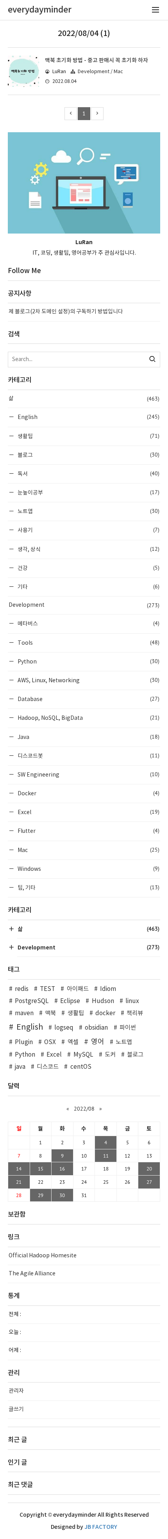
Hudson (103, 1001)
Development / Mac (100, 72)
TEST (47, 989)
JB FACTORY (100, 1527)
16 (62, 1168)
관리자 (16, 1391)
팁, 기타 (87, 887)
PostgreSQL (32, 1001)
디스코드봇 (87, 755)
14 (18, 1168)
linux (132, 1001)
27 (149, 1182)
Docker (87, 793)
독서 (87, 473)
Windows (87, 868)
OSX (50, 1042)
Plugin (24, 1042)
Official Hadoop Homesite (43, 1256)
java (20, 1067)
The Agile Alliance (32, 1274)
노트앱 (87, 511)
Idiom (108, 989)
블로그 (87, 454)
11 (106, 1155)
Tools (87, 642)
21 (18, 1182)
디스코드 (48, 1067)
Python (87, 661)
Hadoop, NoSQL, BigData (87, 717)
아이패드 (77, 989)
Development (84, 605)
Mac (87, 850)
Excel (87, 812)
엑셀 (73, 1042)
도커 (110, 1055)
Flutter (87, 830)
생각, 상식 (87, 549)
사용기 (87, 530)
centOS (80, 1067)
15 (40, 1168)
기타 (87, 586)
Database (87, 699)
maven (24, 1013)
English (87, 417)
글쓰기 (16, 1409)
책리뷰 (135, 1013)
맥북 (50, 1013)
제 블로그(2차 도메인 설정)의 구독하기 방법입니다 (66, 312)
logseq (63, 1028)
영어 (97, 1042)
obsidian (96, 1028)
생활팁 (87, 436)
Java (87, 737)
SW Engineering (87, 774)
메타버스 (87, 623)
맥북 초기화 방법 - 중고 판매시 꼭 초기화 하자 (96, 60)
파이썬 (128, 1028)
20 (149, 1168)
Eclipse (70, 1001)
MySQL (83, 1055)
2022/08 (84, 1108)
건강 (87, 568)
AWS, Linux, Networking (87, 680)
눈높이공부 (87, 492)
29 (40, 1195)
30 (62, 1195)
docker (105, 1013)
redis (22, 989)
